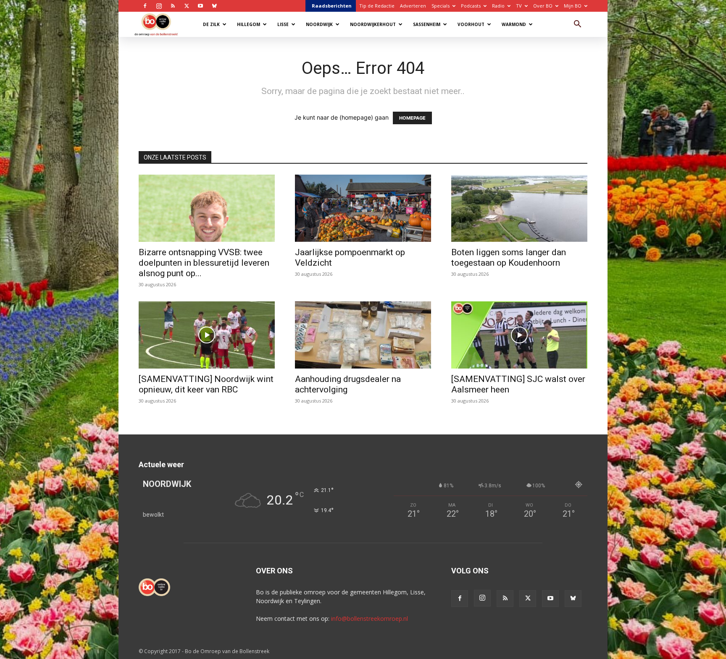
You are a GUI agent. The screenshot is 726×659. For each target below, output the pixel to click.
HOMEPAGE (412, 118)
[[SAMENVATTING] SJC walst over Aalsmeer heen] (519, 335)
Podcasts (471, 6)
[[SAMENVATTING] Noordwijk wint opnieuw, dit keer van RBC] (207, 335)
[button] (577, 25)
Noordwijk (319, 24)
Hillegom (248, 24)
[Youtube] (200, 6)
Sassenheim (426, 24)
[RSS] (172, 6)
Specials (440, 6)
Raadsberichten (332, 6)
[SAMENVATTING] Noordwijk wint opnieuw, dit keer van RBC (206, 384)
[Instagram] (159, 6)
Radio (498, 6)
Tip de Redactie (377, 6)
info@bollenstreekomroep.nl (369, 618)
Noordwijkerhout (373, 24)
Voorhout (471, 24)
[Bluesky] (214, 6)
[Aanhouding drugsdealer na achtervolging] (363, 335)
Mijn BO (572, 6)
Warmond (514, 24)
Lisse (283, 24)
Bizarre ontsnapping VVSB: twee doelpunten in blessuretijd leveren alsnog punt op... (204, 262)
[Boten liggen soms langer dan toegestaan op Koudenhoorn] (519, 208)
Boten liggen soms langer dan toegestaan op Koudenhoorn (508, 257)
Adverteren (413, 6)
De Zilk (211, 24)
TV (519, 6)
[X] (186, 6)
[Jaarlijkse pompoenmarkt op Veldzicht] (363, 208)
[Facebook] (145, 6)
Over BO (542, 6)
